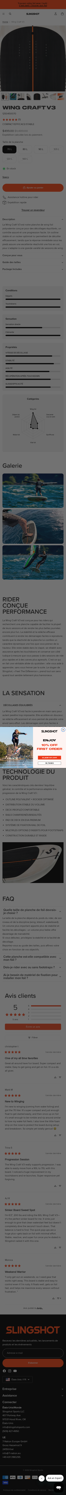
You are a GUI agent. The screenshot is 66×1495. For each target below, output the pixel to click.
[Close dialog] (63, 730)
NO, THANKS (49, 763)
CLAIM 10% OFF (49, 757)
